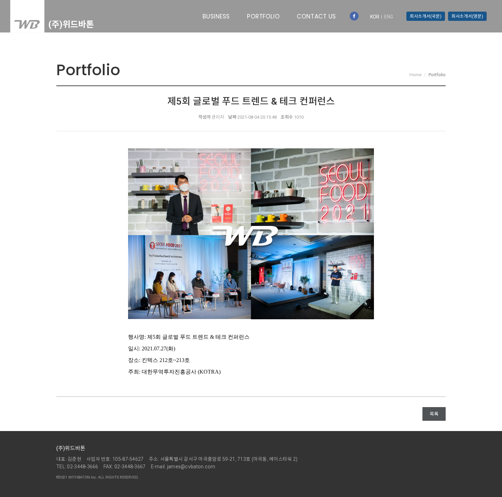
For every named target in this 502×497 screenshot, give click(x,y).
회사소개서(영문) (467, 16)
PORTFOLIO (263, 16)
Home (415, 74)
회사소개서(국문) (426, 16)
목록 (434, 414)
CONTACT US (316, 16)
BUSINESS (216, 16)
